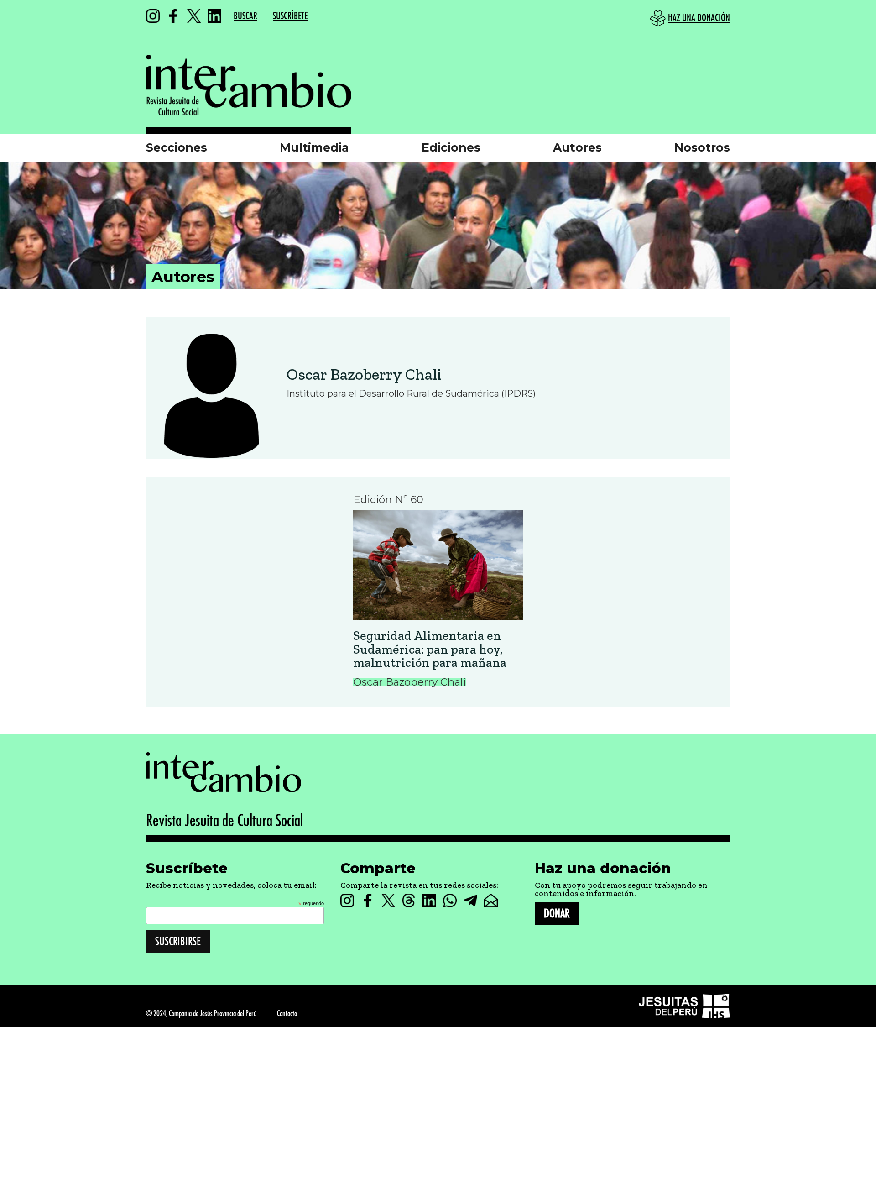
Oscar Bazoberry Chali (364, 374)
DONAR (556, 913)
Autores (577, 147)
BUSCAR (245, 16)
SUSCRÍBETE (290, 16)
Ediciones (451, 147)
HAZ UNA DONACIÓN (699, 18)
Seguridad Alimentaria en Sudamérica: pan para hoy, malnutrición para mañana (429, 649)
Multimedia (314, 147)
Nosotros (702, 147)
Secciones (176, 147)
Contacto (287, 1013)
